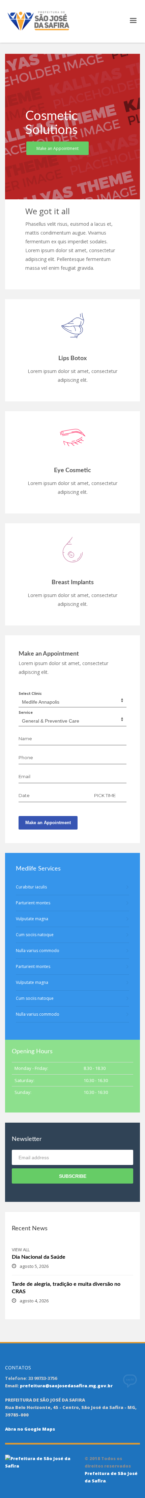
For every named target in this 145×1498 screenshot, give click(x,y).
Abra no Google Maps (30, 1429)
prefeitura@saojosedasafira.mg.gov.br (66, 1386)
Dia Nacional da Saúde (38, 1257)
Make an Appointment (48, 822)
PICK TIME (105, 795)
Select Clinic (30, 693)
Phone (26, 757)
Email (24, 776)
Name (25, 738)
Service (26, 712)
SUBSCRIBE (72, 1176)
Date (24, 795)
